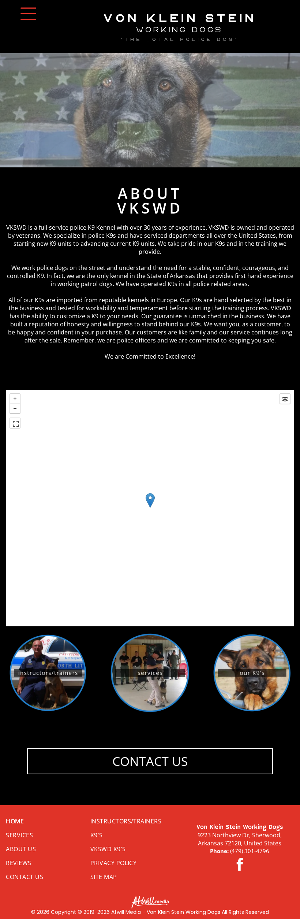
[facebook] (240, 865)
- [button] (15, 408)
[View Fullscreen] (15, 423)
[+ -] (150, 508)
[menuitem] (46, 821)
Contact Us (150, 761)
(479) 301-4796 (249, 851)
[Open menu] (28, 14)
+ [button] (15, 399)
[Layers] (285, 399)
